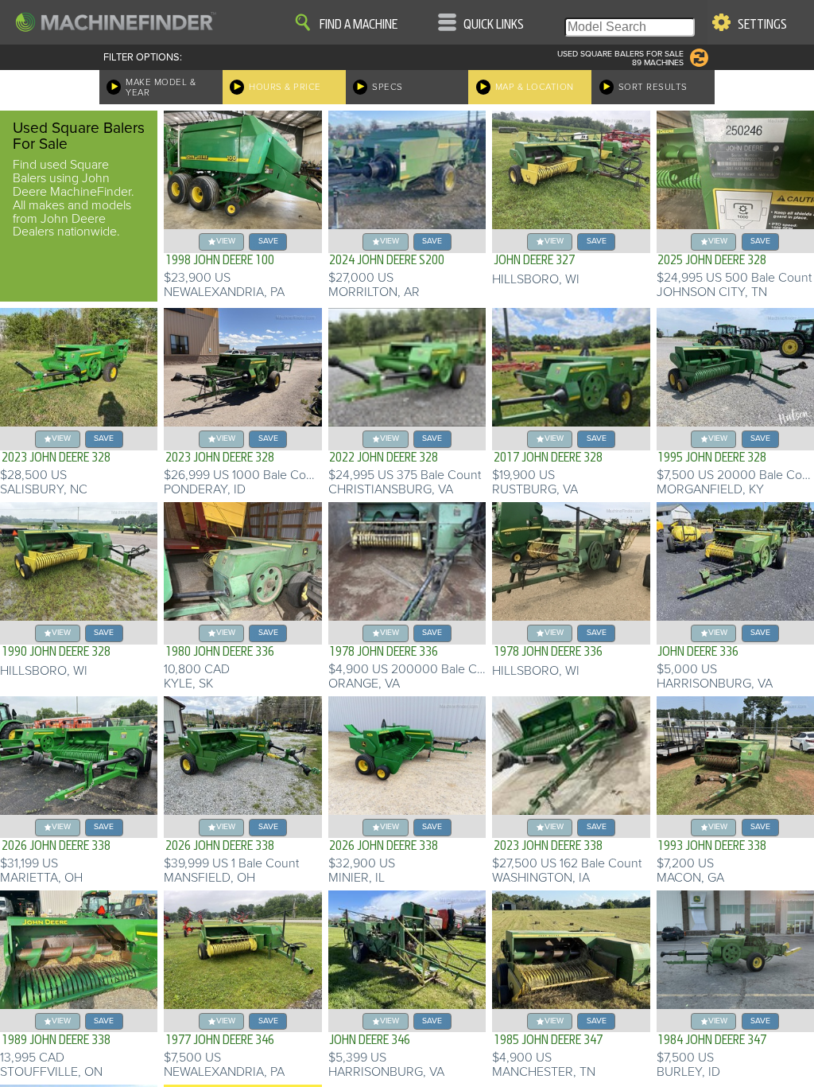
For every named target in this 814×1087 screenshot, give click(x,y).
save (268, 241)
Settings (762, 24)
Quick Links (493, 24)
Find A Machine (358, 24)
